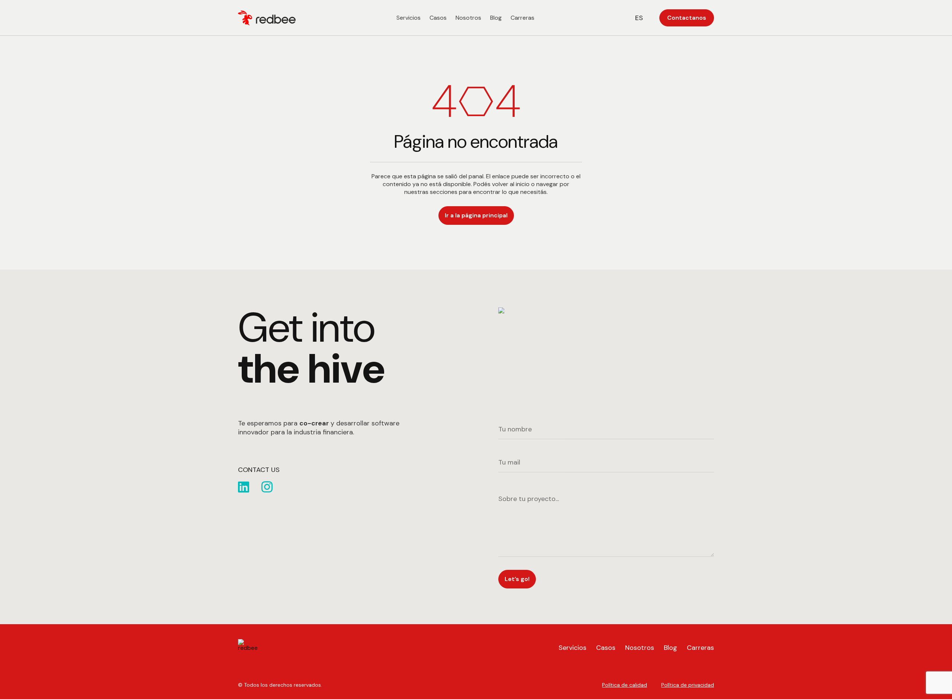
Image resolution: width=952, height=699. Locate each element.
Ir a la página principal (476, 215)
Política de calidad (624, 685)
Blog (496, 18)
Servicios (408, 18)
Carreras (522, 18)
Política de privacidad (687, 685)
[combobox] (644, 17)
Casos (438, 18)
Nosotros (468, 18)
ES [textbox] (639, 18)
